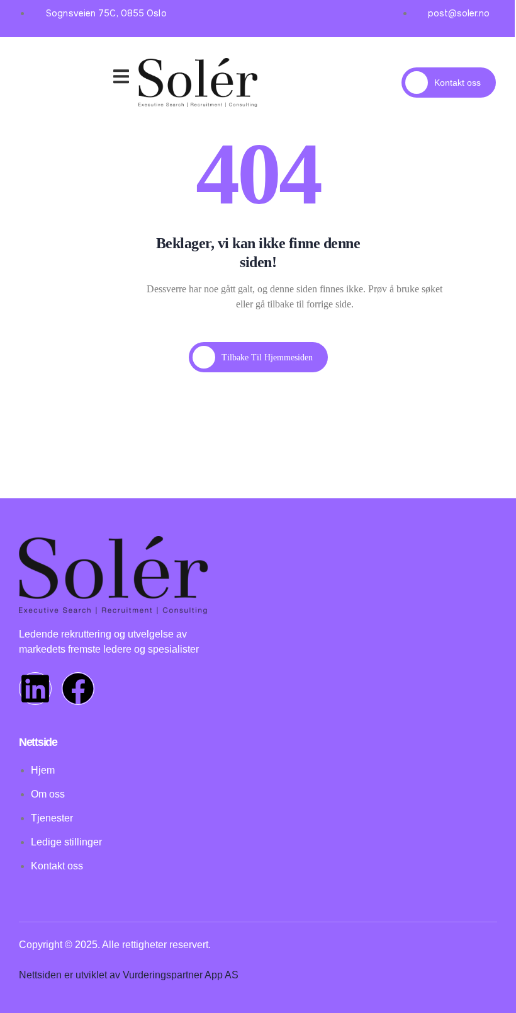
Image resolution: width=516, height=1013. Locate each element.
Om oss (86, 79)
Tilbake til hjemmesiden (267, 357)
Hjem (42, 63)
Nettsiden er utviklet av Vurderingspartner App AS (128, 975)
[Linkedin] (35, 688)
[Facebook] (78, 688)
